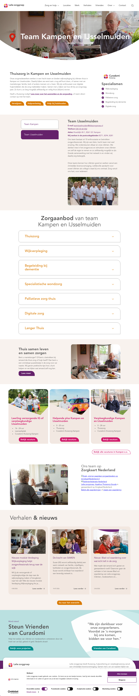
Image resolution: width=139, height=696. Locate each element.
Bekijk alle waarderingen (91, 490)
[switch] (70, 688)
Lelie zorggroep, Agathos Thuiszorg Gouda (99, 484)
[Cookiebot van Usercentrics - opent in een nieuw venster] (13, 692)
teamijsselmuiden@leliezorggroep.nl (88, 126)
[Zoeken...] (132, 5)
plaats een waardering (112, 490)
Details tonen (31, 692)
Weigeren (122, 680)
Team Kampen (31, 124)
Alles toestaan (122, 674)
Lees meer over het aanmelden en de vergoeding (51, 94)
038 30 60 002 (81, 129)
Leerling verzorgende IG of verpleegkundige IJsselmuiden (27, 421)
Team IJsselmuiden (33, 135)
